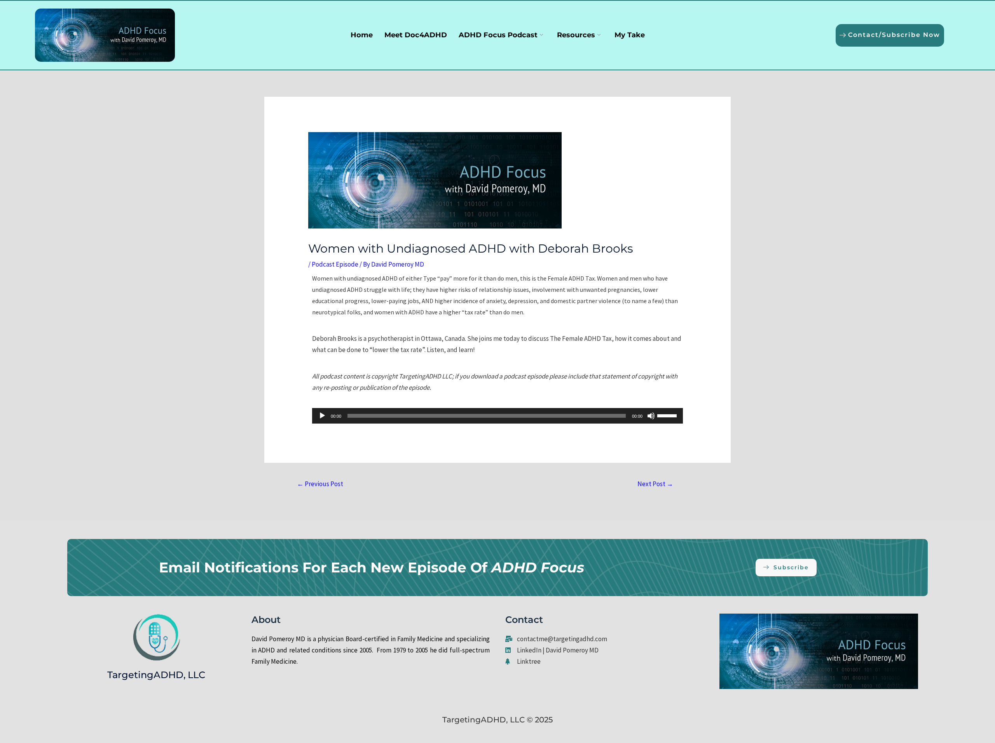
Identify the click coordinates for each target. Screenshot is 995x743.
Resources (576, 35)
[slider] (668, 415)
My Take (629, 35)
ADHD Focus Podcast (498, 35)
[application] (497, 416)
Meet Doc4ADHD (415, 35)
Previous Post (320, 484)
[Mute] (651, 416)
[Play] (322, 416)
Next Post (655, 484)
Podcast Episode (335, 264)
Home (362, 35)
